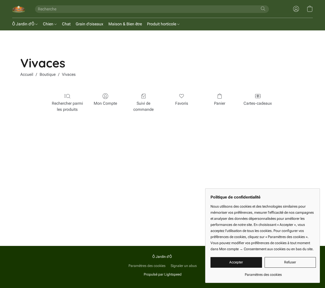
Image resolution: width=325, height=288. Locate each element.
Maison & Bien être (125, 24)
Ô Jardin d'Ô (23, 24)
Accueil (26, 74)
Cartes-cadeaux (257, 103)
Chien (48, 24)
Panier (219, 103)
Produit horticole (162, 24)
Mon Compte (105, 103)
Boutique (48, 74)
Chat (66, 24)
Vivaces (69, 74)
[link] (263, 273)
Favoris (181, 103)
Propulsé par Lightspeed (163, 274)
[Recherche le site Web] (263, 8)
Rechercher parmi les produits (67, 106)
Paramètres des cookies (147, 266)
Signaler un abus (184, 266)
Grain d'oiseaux (89, 24)
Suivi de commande (143, 106)
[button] (18, 9)
